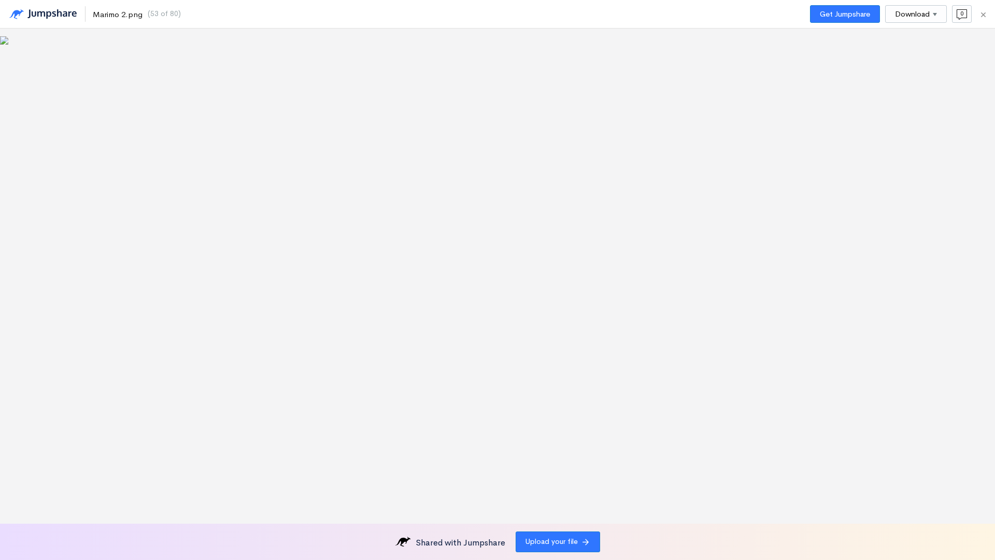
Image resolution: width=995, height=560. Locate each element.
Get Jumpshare (845, 14)
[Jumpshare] (43, 14)
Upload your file (551, 541)
